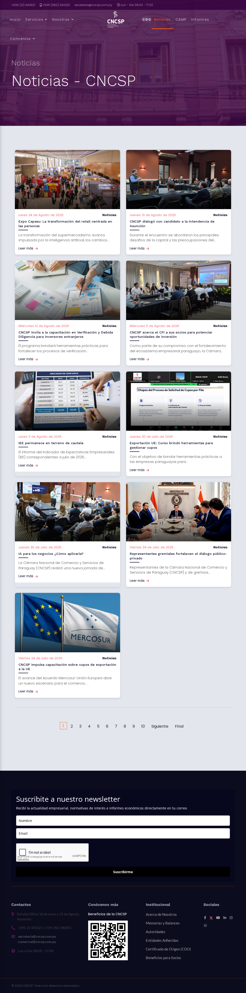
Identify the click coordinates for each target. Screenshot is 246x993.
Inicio (15, 19)
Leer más (25, 248)
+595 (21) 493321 (23, 5)
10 (143, 726)
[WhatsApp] (205, 925)
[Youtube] (218, 917)
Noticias (162, 19)
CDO (147, 19)
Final (179, 726)
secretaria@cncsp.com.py (93, 5)
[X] (211, 917)
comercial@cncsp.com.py (37, 942)
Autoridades (155, 931)
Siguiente (159, 726)
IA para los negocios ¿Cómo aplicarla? (50, 554)
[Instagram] (231, 917)
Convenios (20, 38)
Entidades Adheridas (162, 940)
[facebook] (205, 917)
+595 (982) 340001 (56, 5)
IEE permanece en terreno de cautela (50, 443)
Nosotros (60, 19)
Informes (200, 19)
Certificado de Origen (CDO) (168, 949)
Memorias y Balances (163, 923)
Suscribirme (123, 872)
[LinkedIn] (224, 917)
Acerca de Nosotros (161, 914)
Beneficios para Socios (163, 957)
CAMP (181, 19)
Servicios (34, 19)
